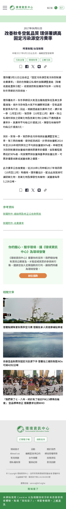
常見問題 (15, 457)
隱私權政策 (15, 462)
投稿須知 (51, 457)
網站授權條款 (51, 453)
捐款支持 (41, 439)
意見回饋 (51, 462)
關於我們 (51, 449)
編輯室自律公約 (33, 453)
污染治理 (20, 59)
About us (15, 453)
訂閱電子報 (24, 439)
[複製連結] (45, 66)
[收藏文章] (20, 66)
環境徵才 (15, 449)
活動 (33, 449)
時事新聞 (28, 48)
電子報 (49, 8)
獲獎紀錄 (33, 462)
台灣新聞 (38, 48)
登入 (62, 7)
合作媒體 (33, 457)
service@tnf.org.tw (37, 483)
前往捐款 (33, 275)
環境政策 (33, 59)
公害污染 (46, 59)
